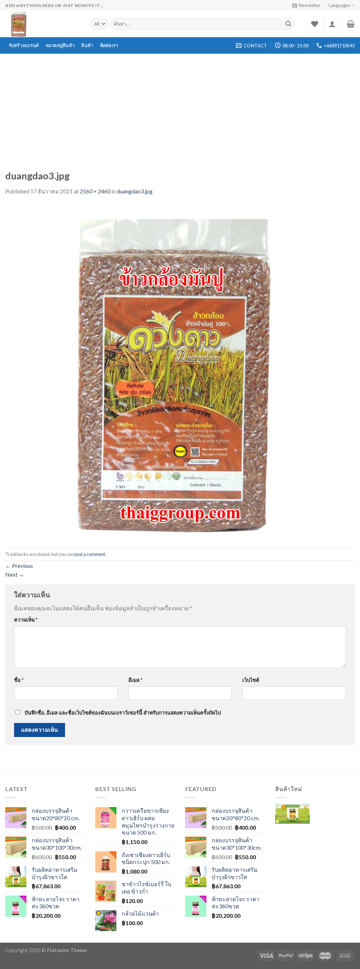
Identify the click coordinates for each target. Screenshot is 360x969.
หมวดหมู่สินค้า (60, 45)
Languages (339, 5)
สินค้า (87, 45)
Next (14, 574)
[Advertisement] (180, 106)
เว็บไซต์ (250, 680)
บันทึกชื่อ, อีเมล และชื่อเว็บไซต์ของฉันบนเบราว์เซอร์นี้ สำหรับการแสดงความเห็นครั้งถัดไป (123, 713)
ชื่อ (19, 680)
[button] (292, 819)
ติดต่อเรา (109, 45)
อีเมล (135, 680)
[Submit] (288, 24)
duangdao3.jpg (135, 191)
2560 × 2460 (95, 191)
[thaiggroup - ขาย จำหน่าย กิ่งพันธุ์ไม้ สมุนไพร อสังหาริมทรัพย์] (42, 24)
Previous (19, 565)
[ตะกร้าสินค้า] (351, 24)
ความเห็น (26, 620)
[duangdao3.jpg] (180, 371)
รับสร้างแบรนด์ (24, 45)
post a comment (89, 554)
